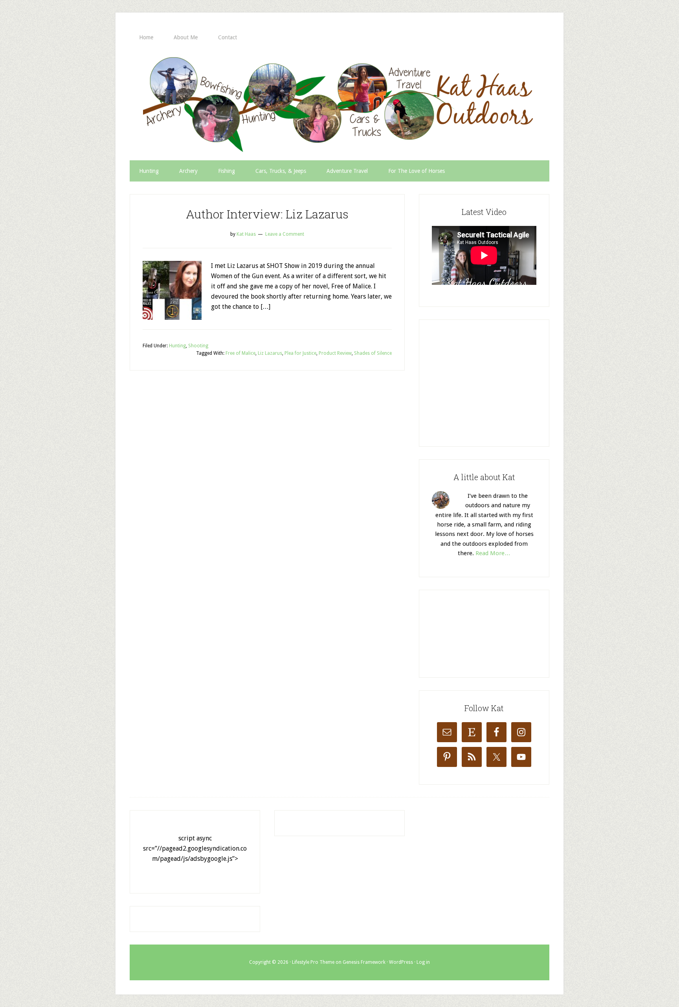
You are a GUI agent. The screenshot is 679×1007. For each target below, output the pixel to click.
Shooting (198, 346)
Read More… (492, 553)
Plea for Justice (300, 353)
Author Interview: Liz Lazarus (267, 214)
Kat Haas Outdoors (339, 104)
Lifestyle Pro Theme (313, 962)
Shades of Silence (373, 353)
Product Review (335, 353)
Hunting (177, 346)
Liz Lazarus (270, 353)
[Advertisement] (491, 381)
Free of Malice (240, 353)
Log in (423, 962)
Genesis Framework (364, 962)
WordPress (401, 962)
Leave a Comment (284, 234)
